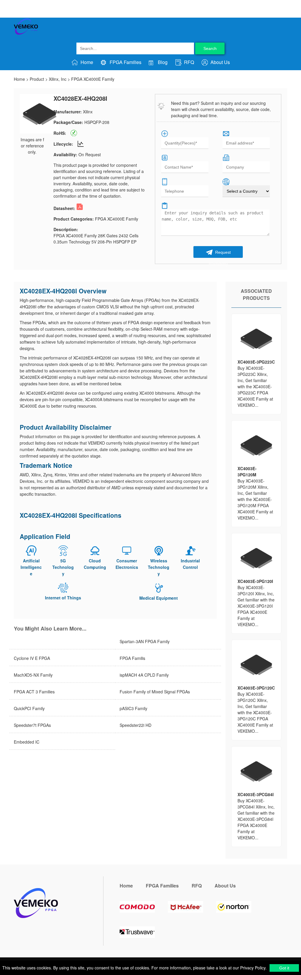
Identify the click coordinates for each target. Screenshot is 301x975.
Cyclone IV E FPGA (32, 658)
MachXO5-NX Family (33, 675)
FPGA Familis (132, 658)
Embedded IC (26, 742)
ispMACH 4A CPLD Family (144, 675)
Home (86, 62)
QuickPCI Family (29, 708)
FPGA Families (124, 62)
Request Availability (219, 254)
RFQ (188, 62)
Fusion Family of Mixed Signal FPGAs (155, 692)
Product (37, 79)
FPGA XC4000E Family (92, 79)
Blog (162, 62)
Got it (284, 968)
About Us (219, 62)
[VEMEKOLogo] (26, 33)
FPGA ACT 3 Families (34, 692)
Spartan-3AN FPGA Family (145, 641)
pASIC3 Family (133, 708)
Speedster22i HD (135, 725)
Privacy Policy (252, 968)
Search (210, 48)
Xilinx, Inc (57, 79)
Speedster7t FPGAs (32, 725)
